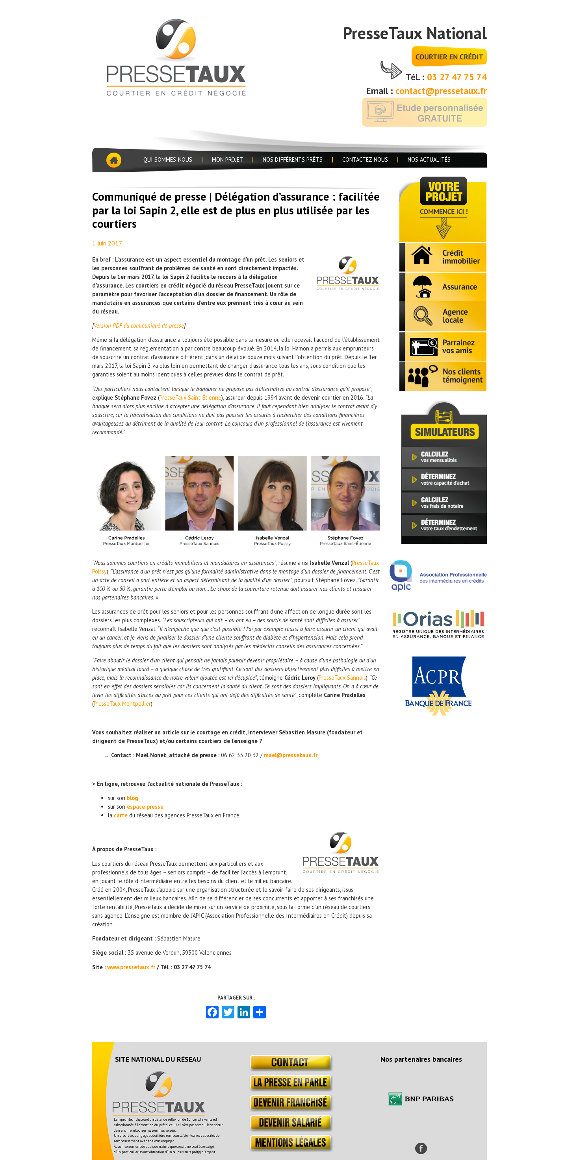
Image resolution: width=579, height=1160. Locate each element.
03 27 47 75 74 (457, 77)
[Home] (113, 160)
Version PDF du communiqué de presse (139, 325)
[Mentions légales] (289, 1149)
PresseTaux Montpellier (122, 703)
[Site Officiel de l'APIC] (438, 589)
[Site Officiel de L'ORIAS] (438, 636)
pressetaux (188, 56)
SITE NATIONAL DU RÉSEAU (158, 1059)
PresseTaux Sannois (342, 677)
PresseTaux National (415, 33)
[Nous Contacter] (289, 1069)
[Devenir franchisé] (289, 1109)
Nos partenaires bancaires (421, 1059)
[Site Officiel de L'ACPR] (438, 713)
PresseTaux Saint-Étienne (190, 397)
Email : (380, 90)
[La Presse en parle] (289, 1089)
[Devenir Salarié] (289, 1129)
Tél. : (416, 77)
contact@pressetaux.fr (441, 90)
